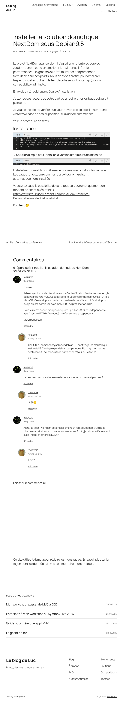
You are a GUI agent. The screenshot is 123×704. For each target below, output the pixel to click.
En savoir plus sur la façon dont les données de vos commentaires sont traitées (61, 561)
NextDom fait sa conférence (26, 242)
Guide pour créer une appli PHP (27, 623)
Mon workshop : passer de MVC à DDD (31, 604)
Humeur (44, 51)
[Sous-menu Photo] (116, 11)
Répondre (28, 325)
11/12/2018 (33, 334)
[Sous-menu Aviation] (88, 5)
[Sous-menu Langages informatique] (59, 5)
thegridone (29, 280)
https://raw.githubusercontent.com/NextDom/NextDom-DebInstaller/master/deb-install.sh (51, 196)
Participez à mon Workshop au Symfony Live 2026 (40, 614)
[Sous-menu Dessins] (116, 5)
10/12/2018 (28, 277)
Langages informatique (59, 51)
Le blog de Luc (11, 8)
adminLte (38, 84)
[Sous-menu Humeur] (74, 5)
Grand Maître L (28, 51)
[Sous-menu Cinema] (102, 5)
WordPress (112, 696)
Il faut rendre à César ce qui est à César (91, 242)
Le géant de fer (16, 633)
